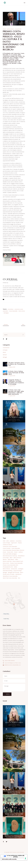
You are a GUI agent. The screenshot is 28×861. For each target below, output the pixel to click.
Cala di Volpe (6, 542)
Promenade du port (8, 567)
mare (11, 557)
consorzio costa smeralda (10, 546)
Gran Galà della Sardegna (10, 554)
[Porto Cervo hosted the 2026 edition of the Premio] (14, 500)
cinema (20, 542)
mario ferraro (17, 557)
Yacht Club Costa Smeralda (10, 578)
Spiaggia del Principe (13, 572)
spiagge (5, 572)
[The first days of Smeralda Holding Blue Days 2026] (14, 478)
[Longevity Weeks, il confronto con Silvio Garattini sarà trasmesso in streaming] (5, 381)
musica (5, 559)
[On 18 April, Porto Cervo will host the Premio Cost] (14, 522)
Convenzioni (6, 347)
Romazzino (14, 568)
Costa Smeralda (13, 311)
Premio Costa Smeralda (16, 563)
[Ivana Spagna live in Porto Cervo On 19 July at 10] (14, 411)
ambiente (12, 541)
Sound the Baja (17, 570)
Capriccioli (14, 542)
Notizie (4, 29)
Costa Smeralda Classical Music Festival (13, 550)
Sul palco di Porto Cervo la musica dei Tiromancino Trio (16, 364)
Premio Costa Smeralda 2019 (10, 565)
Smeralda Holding (7, 570)
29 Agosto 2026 (11, 367)
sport (21, 572)
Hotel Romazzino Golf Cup (10, 555)
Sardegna (6, 313)
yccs (19, 578)
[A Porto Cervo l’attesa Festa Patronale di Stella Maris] (5, 373)
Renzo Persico (6, 568)
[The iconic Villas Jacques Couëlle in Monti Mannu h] (14, 456)
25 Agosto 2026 (11, 385)
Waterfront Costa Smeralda (10, 576)
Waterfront (18, 574)
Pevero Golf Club (7, 561)
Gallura (21, 552)
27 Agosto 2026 (11, 375)
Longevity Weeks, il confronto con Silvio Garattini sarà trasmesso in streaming (16, 382)
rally (15, 567)
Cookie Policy (6, 618)
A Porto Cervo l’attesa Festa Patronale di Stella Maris (16, 373)
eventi (15, 552)
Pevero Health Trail (18, 561)
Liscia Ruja (6, 557)
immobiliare (21, 555)
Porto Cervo (22, 311)
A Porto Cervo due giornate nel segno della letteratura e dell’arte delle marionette (16, 392)
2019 (7, 541)
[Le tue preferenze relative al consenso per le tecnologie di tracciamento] (25, 858)
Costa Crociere (6, 548)
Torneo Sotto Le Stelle (8, 574)
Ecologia (5, 350)
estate (4, 552)
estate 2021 (10, 552)
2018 (4, 541)
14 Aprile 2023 (18, 29)
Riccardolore (11, 29)
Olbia (16, 559)
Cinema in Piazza (7, 544)
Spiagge (5, 357)
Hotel (4, 352)
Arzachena (10, 309)
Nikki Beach (11, 559)
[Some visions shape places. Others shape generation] (14, 433)
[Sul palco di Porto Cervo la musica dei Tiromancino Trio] (5, 364)
